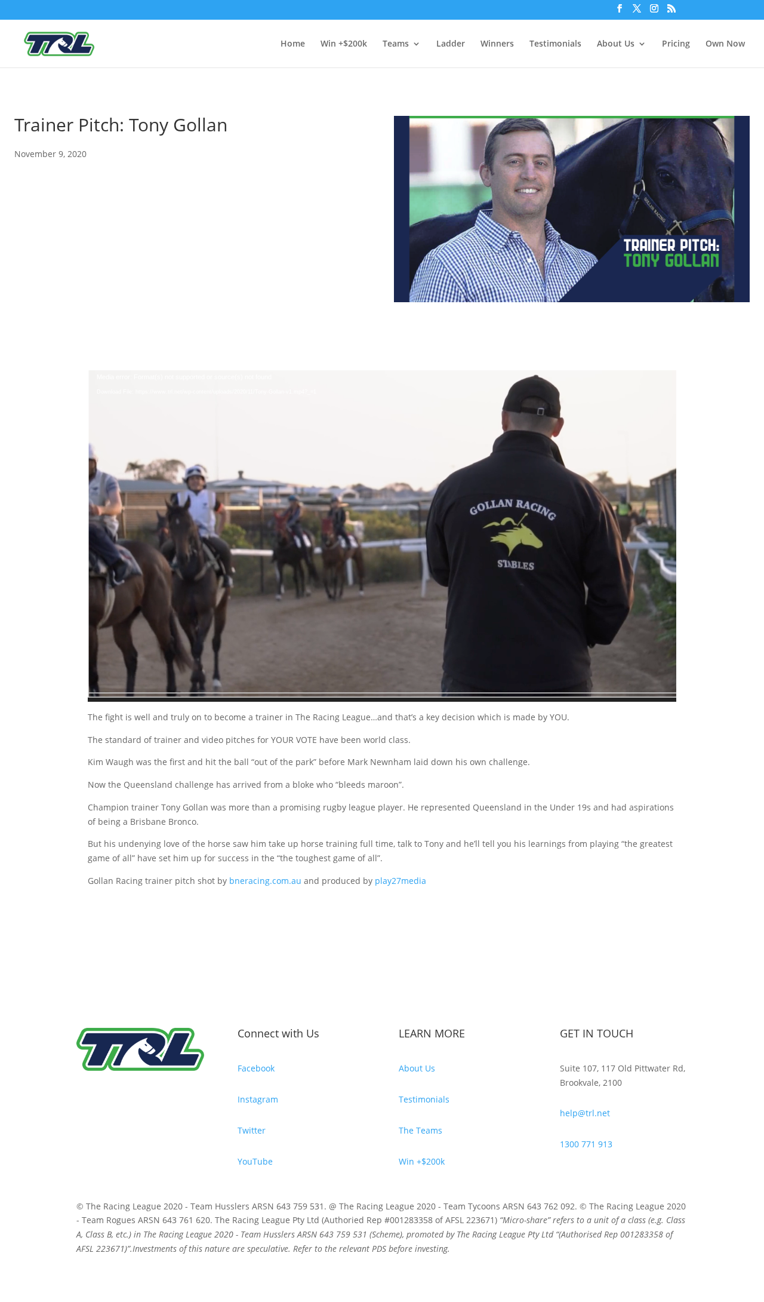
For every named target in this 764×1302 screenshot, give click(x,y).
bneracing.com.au (265, 880)
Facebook (256, 1068)
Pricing (676, 44)
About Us (615, 44)
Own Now (725, 44)
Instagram (258, 1099)
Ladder (450, 44)
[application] (382, 536)
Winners (497, 44)
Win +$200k (344, 44)
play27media (400, 880)
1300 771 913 (586, 1144)
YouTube (255, 1161)
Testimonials (555, 44)
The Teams (420, 1130)
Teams (396, 44)
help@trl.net (585, 1113)
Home (293, 44)
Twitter (252, 1130)
